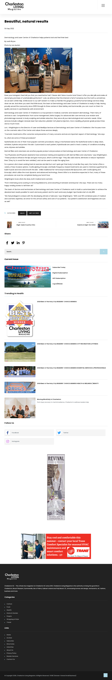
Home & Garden (12, 614)
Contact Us (11, 660)
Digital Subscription (60, 273)
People (9, 617)
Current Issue (11, 259)
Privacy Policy (11, 654)
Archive (9, 639)
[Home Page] (14, 4)
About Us (10, 651)
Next (109, 487)
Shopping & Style (13, 620)
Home (9, 636)
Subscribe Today (58, 267)
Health (22, 213)
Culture (9, 605)
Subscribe (10, 642)
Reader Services (12, 657)
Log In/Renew (57, 284)
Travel (9, 623)
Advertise (10, 648)
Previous (3, 487)
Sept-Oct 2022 (34, 213)
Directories (10, 645)
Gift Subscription (59, 278)
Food (8, 608)
